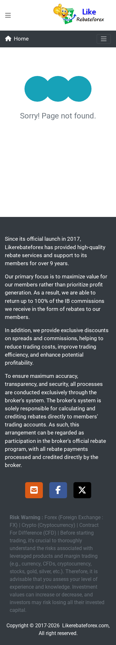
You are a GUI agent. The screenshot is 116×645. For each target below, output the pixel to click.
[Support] (34, 491)
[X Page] (82, 491)
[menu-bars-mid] (8, 15)
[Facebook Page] (58, 491)
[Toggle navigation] (104, 39)
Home (21, 38)
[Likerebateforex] (81, 15)
